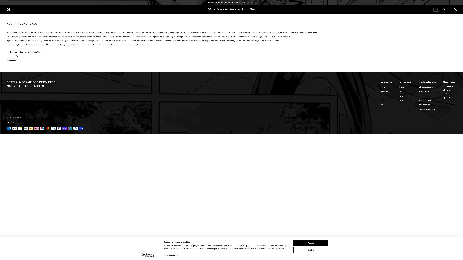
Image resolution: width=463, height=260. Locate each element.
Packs (244, 9)
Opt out (12, 58)
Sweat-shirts (222, 9)
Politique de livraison (425, 105)
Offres (252, 9)
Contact (401, 100)
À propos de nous (404, 96)
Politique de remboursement (427, 109)
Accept (311, 243)
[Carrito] (455, 9)
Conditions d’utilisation (426, 100)
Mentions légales (424, 91)
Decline (311, 250)
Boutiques (402, 87)
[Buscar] (444, 9)
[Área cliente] (450, 9)
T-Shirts (211, 9)
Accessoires (235, 9)
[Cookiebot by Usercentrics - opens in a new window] (147, 255)
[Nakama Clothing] (8, 9)
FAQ (400, 91)
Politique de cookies (425, 96)
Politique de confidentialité (427, 87)
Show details (169, 255)
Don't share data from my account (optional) (27, 52)
